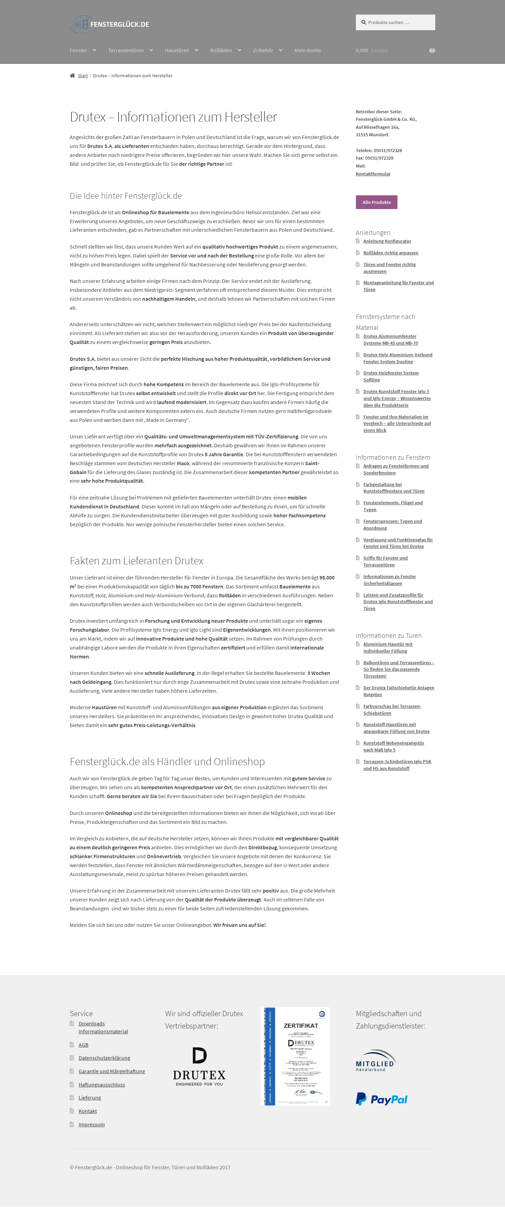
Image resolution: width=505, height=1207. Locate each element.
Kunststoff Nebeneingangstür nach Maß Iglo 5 (393, 746)
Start (83, 75)
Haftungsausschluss (102, 1084)
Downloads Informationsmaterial (103, 1027)
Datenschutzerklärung (104, 1058)
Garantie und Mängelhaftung (112, 1071)
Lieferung (90, 1097)
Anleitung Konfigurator (387, 241)
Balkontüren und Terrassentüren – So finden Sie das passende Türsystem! (398, 669)
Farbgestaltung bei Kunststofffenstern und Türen (394, 487)
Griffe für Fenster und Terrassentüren (385, 561)
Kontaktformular (373, 174)
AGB (83, 1044)
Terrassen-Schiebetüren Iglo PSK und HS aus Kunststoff (397, 764)
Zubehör (263, 50)
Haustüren (177, 50)
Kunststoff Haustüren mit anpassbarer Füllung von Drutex (396, 727)
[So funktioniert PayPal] (381, 1103)
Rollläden (221, 50)
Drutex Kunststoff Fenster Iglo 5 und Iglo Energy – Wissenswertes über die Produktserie (397, 398)
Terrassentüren (126, 50)
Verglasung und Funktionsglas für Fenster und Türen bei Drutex (398, 543)
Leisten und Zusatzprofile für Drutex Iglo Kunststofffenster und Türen (398, 602)
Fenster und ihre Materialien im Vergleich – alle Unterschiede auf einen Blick (397, 424)
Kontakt (88, 1110)
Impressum (92, 1124)
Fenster (78, 50)
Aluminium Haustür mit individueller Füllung (388, 647)
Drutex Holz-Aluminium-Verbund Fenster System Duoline (398, 358)
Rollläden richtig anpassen (390, 253)
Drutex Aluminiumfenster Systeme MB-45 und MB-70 (390, 339)
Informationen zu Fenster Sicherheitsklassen (389, 579)
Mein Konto (307, 50)
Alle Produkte (377, 202)
